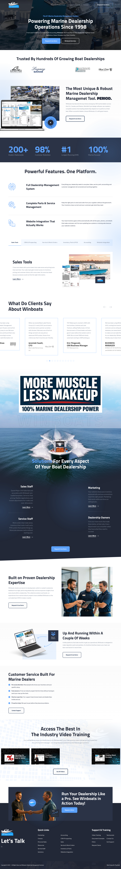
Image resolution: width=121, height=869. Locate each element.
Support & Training (74, 5)
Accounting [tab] (87, 242)
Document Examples (98, 838)
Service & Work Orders (68, 845)
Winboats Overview (70, 41)
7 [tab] (63, 360)
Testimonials (110, 835)
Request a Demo (69, 810)
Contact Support (16, 710)
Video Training (96, 835)
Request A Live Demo (103, 5)
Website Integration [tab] (103, 242)
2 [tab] (49, 360)
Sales (62, 842)
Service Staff (41, 848)
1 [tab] (47, 360)
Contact (85, 5)
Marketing (41, 835)
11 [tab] (73, 360)
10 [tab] (71, 360)
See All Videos (61, 772)
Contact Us (110, 838)
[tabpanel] (60, 270)
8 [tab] (65, 360)
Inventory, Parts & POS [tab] (70, 242)
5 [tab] (57, 360)
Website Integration (67, 852)
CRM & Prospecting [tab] (30, 242)
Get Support (110, 842)
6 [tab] (60, 360)
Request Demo (96, 845)
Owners (40, 838)
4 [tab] (55, 360)
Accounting (64, 835)
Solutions (41, 852)
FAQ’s (94, 842)
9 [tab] (68, 360)
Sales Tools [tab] (14, 242)
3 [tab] (52, 360)
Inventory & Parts (66, 848)
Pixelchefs (117, 865)
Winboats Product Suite (58, 5)
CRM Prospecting (66, 838)
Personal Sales (42, 842)
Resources (41, 845)
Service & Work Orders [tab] (49, 242)
